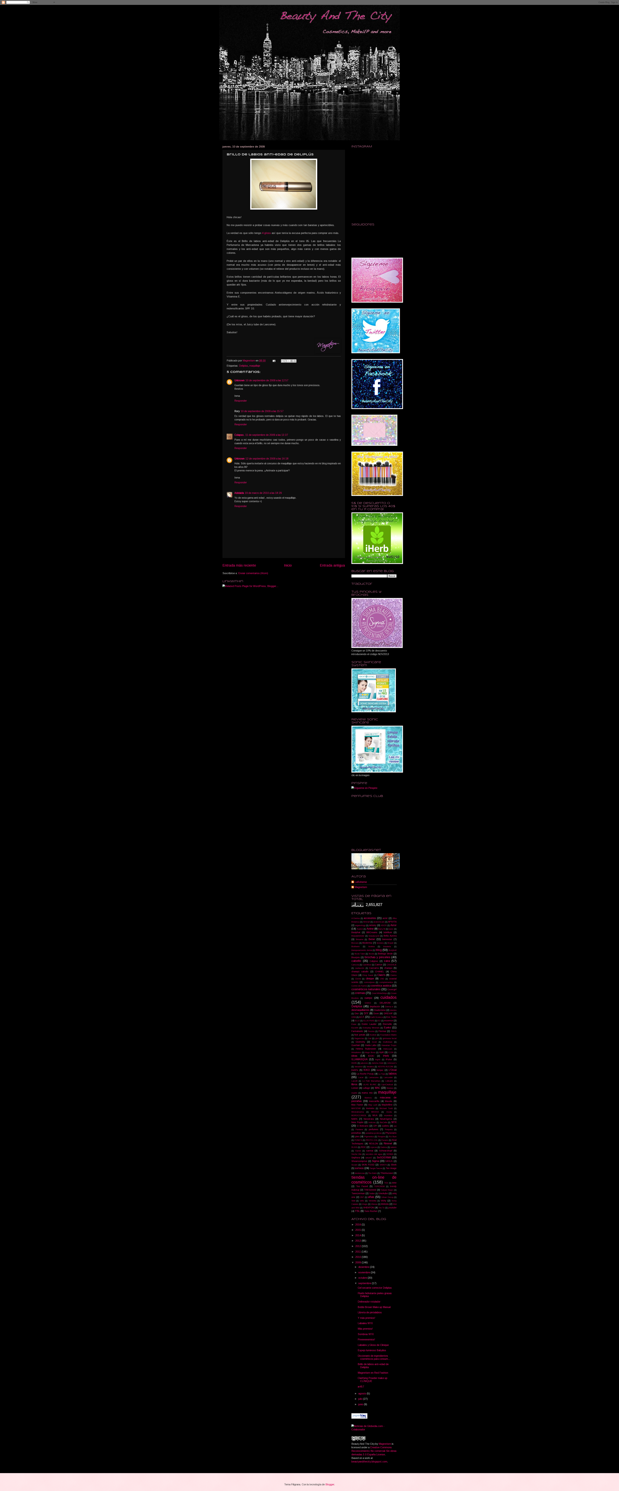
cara (387, 961)
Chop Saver (367, 975)
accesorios (370, 918)
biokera (380, 943)
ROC (363, 1147)
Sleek (394, 1164)
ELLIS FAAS (368, 1021)
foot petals (359, 1034)
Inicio (288, 565)
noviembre (364, 1272)
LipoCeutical (387, 1084)
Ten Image (391, 1168)
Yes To (381, 1208)
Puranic (384, 1140)
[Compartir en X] (288, 361)
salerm (393, 1147)
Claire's (381, 975)
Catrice (378, 964)
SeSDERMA (384, 1157)
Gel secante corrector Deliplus (375, 1287)
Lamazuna (373, 1077)
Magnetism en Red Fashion (373, 1372)
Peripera (389, 1129)
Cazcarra (374, 968)
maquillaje (254, 365)
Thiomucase (386, 1173)
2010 (358, 1257)
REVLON (373, 1143)
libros (354, 1084)
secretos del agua (374, 1154)
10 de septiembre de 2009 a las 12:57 (267, 380)
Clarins (393, 975)
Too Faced (362, 1186)
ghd (377, 1038)
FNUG (394, 1031)
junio (361, 1404)
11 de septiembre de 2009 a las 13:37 (266, 435)
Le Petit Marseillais (371, 1081)
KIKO (367, 1070)
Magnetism (249, 360)
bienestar (387, 939)
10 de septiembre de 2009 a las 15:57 (262, 411)
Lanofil (354, 1081)
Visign (364, 1204)
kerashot (359, 1067)
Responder (240, 400)
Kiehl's (354, 1070)
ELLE (357, 1021)
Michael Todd (386, 1108)
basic (391, 929)
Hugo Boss (370, 1052)
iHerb (386, 1055)
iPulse (389, 1059)
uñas (371, 1197)
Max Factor (357, 1104)
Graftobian (387, 1042)
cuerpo (368, 998)
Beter (371, 939)
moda (389, 1112)
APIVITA (392, 921)
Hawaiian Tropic (389, 1045)
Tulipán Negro (387, 1190)
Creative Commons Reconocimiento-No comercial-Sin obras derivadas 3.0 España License (374, 1451)
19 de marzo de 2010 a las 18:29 (263, 493)
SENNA (389, 1154)
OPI (375, 1126)
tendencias (360, 1173)
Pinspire (381, 1137)
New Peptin (357, 1122)
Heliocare (387, 1049)
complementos (386, 982)
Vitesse (374, 1204)
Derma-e (389, 1007)
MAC (377, 1087)
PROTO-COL (372, 1140)
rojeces (373, 1147)
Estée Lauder (369, 1024)
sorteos (359, 1168)
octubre (363, 1277)
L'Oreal (393, 1070)
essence (388, 1020)
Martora (368, 1098)
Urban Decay (387, 1197)
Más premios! (365, 1328)
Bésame (359, 939)
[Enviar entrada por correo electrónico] (273, 360)
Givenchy (360, 1042)
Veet (353, 1201)
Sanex (358, 1151)
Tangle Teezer (376, 1168)
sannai (369, 1150)
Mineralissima (357, 1112)
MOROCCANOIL (359, 1115)
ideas (354, 1055)
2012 (358, 1246)
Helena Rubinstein (366, 1048)
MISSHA (375, 1112)
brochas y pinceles (377, 957)
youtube (392, 1207)
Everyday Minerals (371, 1028)
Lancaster (388, 1077)
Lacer (361, 1077)
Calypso (374, 961)
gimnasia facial (390, 1038)
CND (382, 979)
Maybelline (387, 1104)
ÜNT (362, 1197)
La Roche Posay (365, 1073)
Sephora (355, 1157)
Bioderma (367, 943)
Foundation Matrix (388, 1035)
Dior (357, 1013)
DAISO (368, 1003)
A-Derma (355, 918)
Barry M (381, 929)
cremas (360, 993)
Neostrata (369, 1119)
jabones (364, 1063)
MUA (375, 1115)
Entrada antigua (332, 565)
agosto (362, 1393)
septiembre (365, 1283)
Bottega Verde (385, 953)
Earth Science (376, 1017)
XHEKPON (368, 1207)
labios (393, 1073)
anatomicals (378, 922)
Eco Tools (391, 1017)
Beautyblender (357, 936)
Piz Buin (393, 1137)
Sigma (375, 1161)
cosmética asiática (380, 985)
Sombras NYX (366, 1334)
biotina (371, 946)
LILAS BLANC (370, 1084)
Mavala (388, 1101)
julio (360, 1398)
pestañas (356, 1133)
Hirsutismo (356, 1052)
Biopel (390, 943)
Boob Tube (360, 954)
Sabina (383, 1147)
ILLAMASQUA (359, 1059)
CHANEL (379, 971)
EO (379, 1021)
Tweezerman (358, 1193)
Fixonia (371, 1031)
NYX (394, 1122)
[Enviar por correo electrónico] (282, 361)
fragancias (359, 1038)
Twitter (372, 1193)
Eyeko (387, 1027)
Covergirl (392, 989)
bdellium (388, 932)
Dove (376, 1013)
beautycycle (374, 936)
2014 (358, 1235)
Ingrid (377, 1059)
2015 (358, 1230)
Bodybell (393, 950)
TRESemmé (370, 1190)
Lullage (366, 1088)
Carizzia (355, 965)
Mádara (390, 1088)
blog (379, 950)
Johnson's (392, 1063)
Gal (369, 1038)
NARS (354, 1119)
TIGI (386, 1183)
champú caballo (359, 971)
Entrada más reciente (239, 565)
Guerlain (355, 1045)
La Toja (381, 1074)
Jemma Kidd (377, 1063)
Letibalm (389, 1081)
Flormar (382, 1031)
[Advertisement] (371, 823)
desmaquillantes (360, 1010)
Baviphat (355, 932)
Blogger (329, 1484)
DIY (366, 1013)
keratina (370, 1067)
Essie (353, 1024)
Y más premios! (366, 1318)
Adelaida (239, 493)
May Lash (372, 1105)
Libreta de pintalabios (370, 1312)
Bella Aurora (390, 935)
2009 (358, 1262)
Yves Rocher (370, 1211)
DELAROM (385, 1003)
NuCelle (383, 1122)
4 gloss (266, 233)
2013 (358, 1240)
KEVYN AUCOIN (385, 1067)
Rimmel (388, 1143)
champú (388, 968)
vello (362, 1201)
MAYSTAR (356, 1108)
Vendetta (372, 1201)
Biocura (355, 943)
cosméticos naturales (365, 989)
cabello (356, 961)
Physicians (391, 1133)
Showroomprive (359, 1161)
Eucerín (354, 1028)
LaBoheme (361, 882)
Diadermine (380, 1010)
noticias (372, 1122)
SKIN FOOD (368, 1164)
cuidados (388, 997)
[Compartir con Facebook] (291, 361)
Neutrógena (386, 1119)
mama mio (367, 1092)
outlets (385, 1126)
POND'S (358, 1140)
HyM (381, 1052)
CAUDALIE (392, 965)
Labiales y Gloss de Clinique (373, 1345)
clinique (370, 978)
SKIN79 (383, 1165)
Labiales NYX (365, 1323)
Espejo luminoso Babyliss (372, 1350)
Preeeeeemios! (366, 1339)
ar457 (361, 1386)
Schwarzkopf (385, 1150)
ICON (390, 1052)
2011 (358, 1251)
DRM (353, 1017)
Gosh (374, 1042)
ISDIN (354, 1063)
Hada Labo (371, 1045)
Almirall (366, 922)
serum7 (368, 1158)
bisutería (387, 946)
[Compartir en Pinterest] (294, 361)
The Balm (372, 1173)
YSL (357, 1211)
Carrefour (367, 965)
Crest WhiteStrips (379, 993)
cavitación (359, 968)
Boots (371, 954)
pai (395, 1126)
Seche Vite (356, 1154)
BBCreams (371, 932)
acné (385, 918)
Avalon (360, 929)
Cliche (358, 979)
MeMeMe (370, 1108)
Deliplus (243, 365)
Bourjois (355, 957)
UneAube (383, 1193)
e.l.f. (361, 1017)
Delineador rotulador (369, 1301)
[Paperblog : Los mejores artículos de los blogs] (359, 1417)
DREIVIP (388, 1013)
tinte (394, 1182)
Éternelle (387, 1024)
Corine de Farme (359, 986)
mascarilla (374, 1101)
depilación (375, 1006)
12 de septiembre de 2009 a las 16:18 (267, 458)
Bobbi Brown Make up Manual (374, 1307)
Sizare (354, 1165)
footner (373, 1035)
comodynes (369, 982)
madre (354, 1093)
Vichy (383, 1200)
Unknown (239, 380)
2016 (358, 1224)
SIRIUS (389, 1161)
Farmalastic (357, 1031)
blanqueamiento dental (361, 950)
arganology (360, 925)
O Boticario (362, 1126)
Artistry (372, 925)
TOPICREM (379, 1186)
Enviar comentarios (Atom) (253, 573)
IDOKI (371, 1056)
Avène (370, 928)
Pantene (359, 1129)
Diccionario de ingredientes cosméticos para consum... (374, 1357)
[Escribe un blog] (285, 361)
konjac (380, 1070)
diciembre (364, 1267)
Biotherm (355, 946)
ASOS (384, 925)
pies (357, 1136)
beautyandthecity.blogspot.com (369, 1461)
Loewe (354, 1088)
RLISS (354, 1147)
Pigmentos (369, 1137)
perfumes (373, 1129)
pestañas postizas (374, 1133)
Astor (393, 925)
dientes (393, 1010)
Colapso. (239, 435)
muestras (388, 1115)
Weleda (385, 1204)
